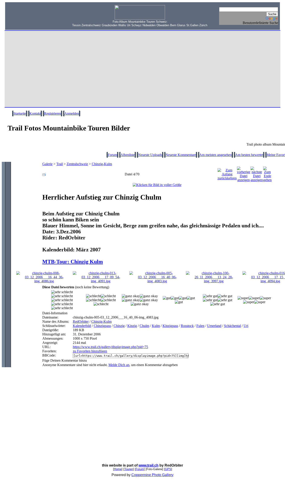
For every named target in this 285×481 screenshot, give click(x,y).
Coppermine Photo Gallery (152, 475)
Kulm (156, 326)
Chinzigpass (102, 326)
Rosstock (187, 326)
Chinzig (119, 326)
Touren (128, 469)
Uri (246, 326)
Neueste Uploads (150, 155)
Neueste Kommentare (180, 155)
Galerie (47, 164)
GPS (168, 469)
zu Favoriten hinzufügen (90, 351)
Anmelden (71, 113)
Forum (112, 155)
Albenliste (127, 155)
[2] (131, 296)
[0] (62, 292)
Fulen (200, 326)
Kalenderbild (82, 326)
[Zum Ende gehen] (267, 173)
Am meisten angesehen (215, 155)
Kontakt (35, 113)
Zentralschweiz (77, 164)
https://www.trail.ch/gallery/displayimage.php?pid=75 (110, 347)
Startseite (19, 113)
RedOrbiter (81, 321)
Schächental (232, 326)
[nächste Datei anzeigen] (256, 173)
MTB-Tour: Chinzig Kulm (72, 262)
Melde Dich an (118, 365)
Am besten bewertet (249, 155)
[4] (210, 296)
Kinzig (132, 326)
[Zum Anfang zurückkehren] (227, 173)
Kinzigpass (170, 326)
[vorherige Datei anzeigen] (243, 173)
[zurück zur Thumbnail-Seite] (44, 173)
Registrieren (52, 113)
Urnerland (214, 326)
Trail (59, 164)
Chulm (144, 326)
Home (118, 469)
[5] (243, 298)
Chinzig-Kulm (102, 164)
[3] (167, 298)
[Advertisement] (33, 18)
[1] (93, 296)
